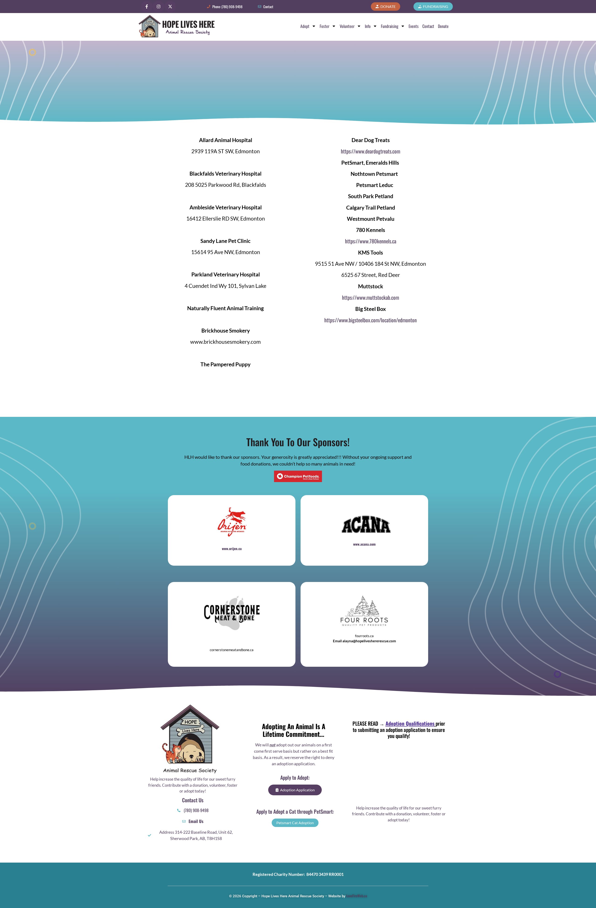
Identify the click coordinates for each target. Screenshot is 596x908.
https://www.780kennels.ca (370, 241)
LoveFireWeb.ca (356, 895)
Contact (428, 26)
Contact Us (192, 800)
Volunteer (347, 26)
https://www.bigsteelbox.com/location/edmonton (370, 320)
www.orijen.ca (232, 548)
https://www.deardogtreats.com (370, 151)
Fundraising (389, 26)
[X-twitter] (170, 6)
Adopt (304, 26)
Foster (324, 26)
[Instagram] (158, 6)
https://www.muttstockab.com (370, 297)
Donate (443, 26)
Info (368, 26)
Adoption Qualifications (410, 723)
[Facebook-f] (146, 6)
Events (414, 26)
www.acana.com (364, 544)
